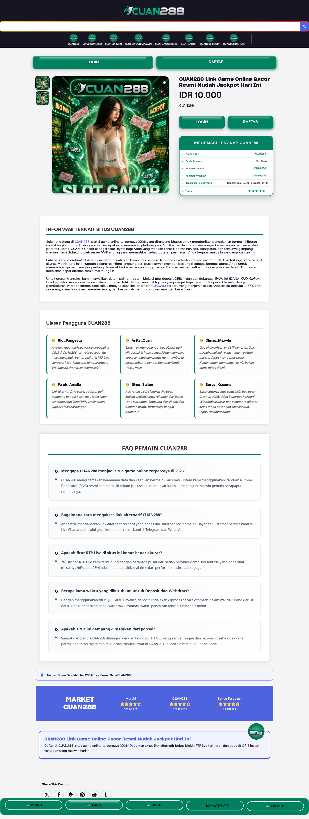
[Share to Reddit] (94, 794)
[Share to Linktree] (71, 794)
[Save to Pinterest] (82, 794)
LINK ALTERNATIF (217, 806)
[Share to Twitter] (47, 794)
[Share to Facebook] (59, 794)
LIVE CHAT (278, 806)
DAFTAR (216, 62)
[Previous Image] (55, 135)
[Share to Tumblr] (106, 794)
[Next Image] (165, 135)
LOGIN (93, 62)
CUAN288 (82, 241)
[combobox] (150, 26)
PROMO (36, 806)
